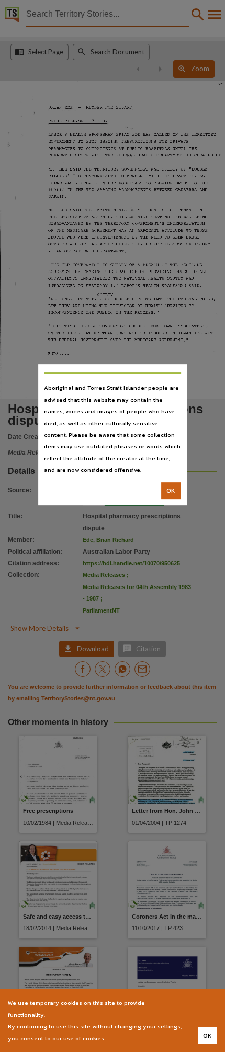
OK (170, 490)
